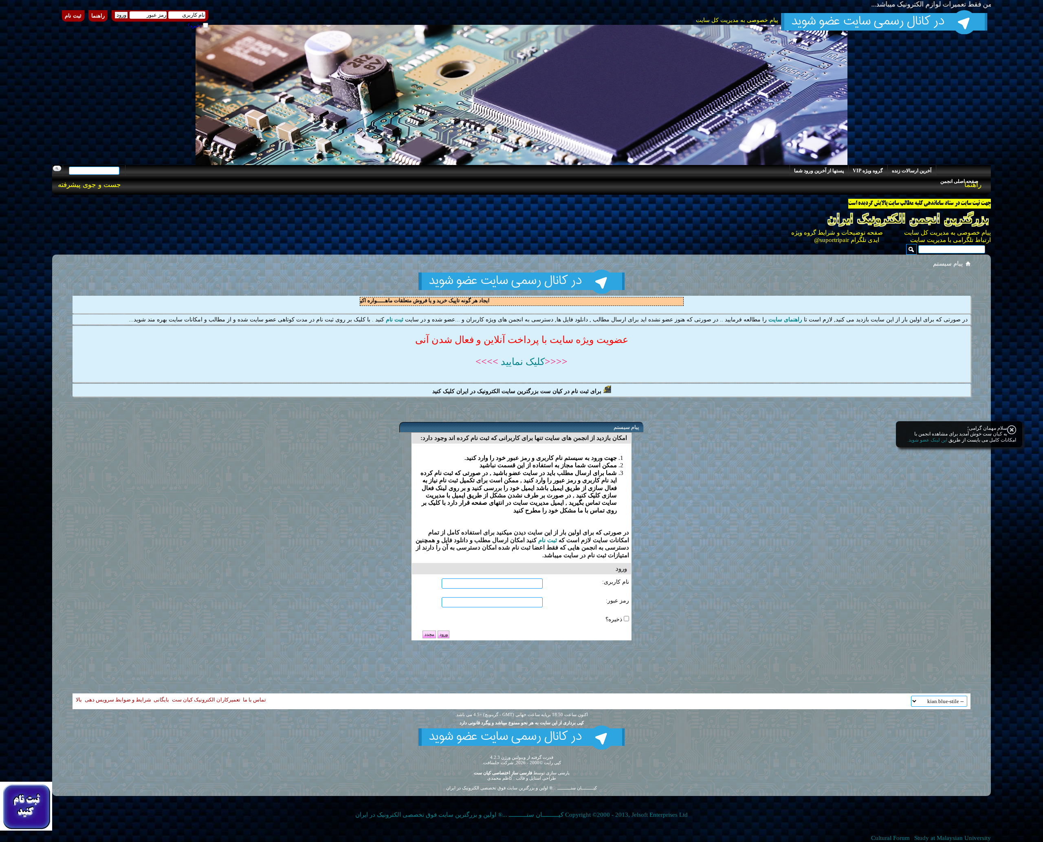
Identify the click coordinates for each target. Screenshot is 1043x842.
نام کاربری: (615, 582)
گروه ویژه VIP (868, 171)
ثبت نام (73, 16)
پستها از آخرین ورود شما (819, 171)
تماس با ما (254, 700)
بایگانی (161, 700)
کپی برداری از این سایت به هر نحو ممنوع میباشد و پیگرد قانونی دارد (522, 722)
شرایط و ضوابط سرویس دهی (118, 700)
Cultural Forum (890, 838)
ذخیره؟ (195, 26)
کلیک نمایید (521, 361)
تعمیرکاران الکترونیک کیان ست (206, 700)
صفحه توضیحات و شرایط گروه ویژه (836, 232)
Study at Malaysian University (952, 838)
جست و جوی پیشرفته (89, 185)
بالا (79, 700)
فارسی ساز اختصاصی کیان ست (503, 772)
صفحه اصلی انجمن (959, 181)
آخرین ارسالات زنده (911, 171)
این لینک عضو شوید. (927, 440)
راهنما (98, 16)
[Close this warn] (1011, 429)
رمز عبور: (617, 601)
